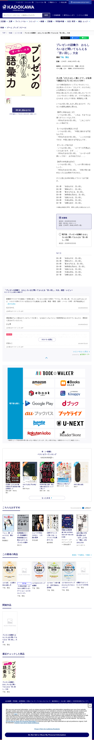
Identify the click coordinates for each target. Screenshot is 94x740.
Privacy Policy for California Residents (47, 729)
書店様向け (55, 701)
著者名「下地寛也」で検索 (81, 555)
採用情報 (22, 701)
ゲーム (9, 27)
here (15, 714)
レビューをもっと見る (80, 351)
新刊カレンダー (69, 15)
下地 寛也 (64, 57)
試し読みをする (25, 110)
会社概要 (8, 701)
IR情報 (15, 701)
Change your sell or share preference (26, 723)
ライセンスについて (43, 701)
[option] (9, 629)
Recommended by (76, 508)
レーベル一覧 (41, 2)
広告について (31, 701)
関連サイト (53, 2)
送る (85, 38)
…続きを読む (11, 304)
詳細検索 (57, 15)
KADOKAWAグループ (80, 701)
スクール (22, 27)
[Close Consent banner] (90, 705)
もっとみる (46, 498)
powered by (75, 354)
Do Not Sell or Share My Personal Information (21, 721)
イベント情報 (83, 15)
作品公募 (64, 2)
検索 (46, 15)
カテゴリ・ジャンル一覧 (25, 2)
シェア (76, 38)
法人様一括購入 (66, 701)
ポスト (66, 38)
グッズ (15, 27)
